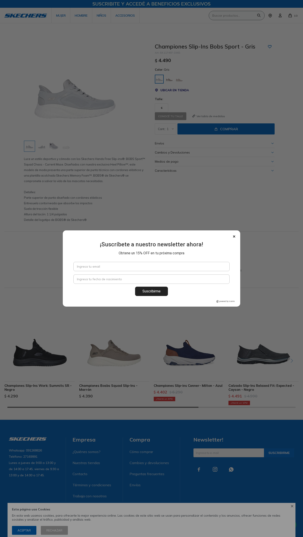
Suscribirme (151, 291)
